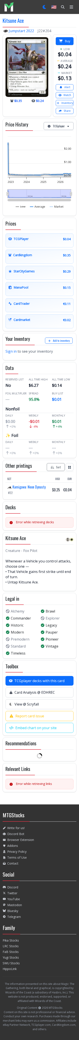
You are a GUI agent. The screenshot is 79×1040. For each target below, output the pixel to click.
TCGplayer (59, 126)
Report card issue (29, 716)
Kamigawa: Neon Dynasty (29, 487)
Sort (58, 467)
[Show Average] (37, 206)
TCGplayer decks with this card (39, 680)
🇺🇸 (54, 7)
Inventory (67, 103)
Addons (12, 846)
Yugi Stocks (11, 957)
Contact (12, 863)
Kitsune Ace (13, 20)
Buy (67, 41)
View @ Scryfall (26, 704)
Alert (67, 87)
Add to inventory (61, 340)
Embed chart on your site (36, 727)
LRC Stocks (11, 946)
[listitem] (9, 7)
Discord (12, 887)
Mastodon (14, 905)
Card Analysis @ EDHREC (34, 692)
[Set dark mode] (44, 7)
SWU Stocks (11, 963)
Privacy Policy (17, 851)
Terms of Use (17, 857)
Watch (67, 95)
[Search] (63, 7)
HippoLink (10, 969)
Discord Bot (15, 834)
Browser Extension (20, 840)
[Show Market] (56, 206)
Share (67, 111)
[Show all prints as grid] (70, 467)
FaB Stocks (11, 952)
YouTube (13, 899)
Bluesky (12, 911)
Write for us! (16, 828)
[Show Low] (20, 206)
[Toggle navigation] (71, 7)
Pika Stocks (11, 940)
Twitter (12, 893)
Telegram (14, 917)
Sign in (11, 351)
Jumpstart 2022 (21, 30)
